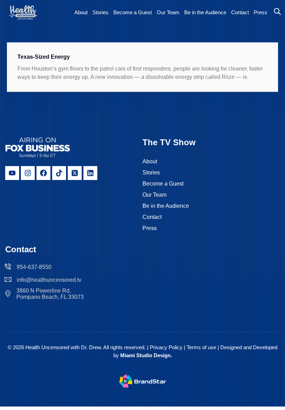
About (81, 12)
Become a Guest (132, 12)
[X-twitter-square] (75, 173)
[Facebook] (43, 173)
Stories (100, 12)
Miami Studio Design (145, 355)
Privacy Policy (166, 347)
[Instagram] (28, 173)
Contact (240, 12)
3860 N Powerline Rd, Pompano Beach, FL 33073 (50, 294)
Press (260, 12)
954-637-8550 (34, 267)
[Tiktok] (59, 173)
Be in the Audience (205, 12)
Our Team (168, 12)
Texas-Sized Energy (43, 57)
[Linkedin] (90, 173)
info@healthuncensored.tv (49, 280)
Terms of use (202, 347)
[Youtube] (12, 173)
